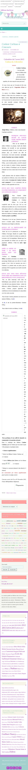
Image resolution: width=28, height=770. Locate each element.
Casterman (9, 651)
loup (20, 538)
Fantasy (3, 533)
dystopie (24, 525)
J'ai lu (17, 661)
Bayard (18, 649)
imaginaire (16, 535)
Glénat (19, 659)
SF (22, 547)
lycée (23, 538)
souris (8, 550)
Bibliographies (19, 4)
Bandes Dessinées (6, 1)
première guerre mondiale (10, 545)
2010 (16, 625)
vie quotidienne (4, 552)
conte (10, 525)
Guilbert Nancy (9, 734)
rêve (22, 545)
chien (4, 525)
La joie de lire (13, 663)
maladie (3, 540)
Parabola (16, 764)
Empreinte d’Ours (20, 87)
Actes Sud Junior (9, 646)
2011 (19, 625)
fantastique (23, 530)
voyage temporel (16, 552)
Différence (21, 525)
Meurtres (7, 540)
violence (9, 552)
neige (25, 540)
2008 (10, 625)
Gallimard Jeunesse (9, 659)
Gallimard (17, 656)
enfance (12, 528)
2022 (17, 630)
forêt (12, 533)
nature (23, 540)
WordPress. (23, 764)
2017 (22, 628)
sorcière (6, 550)
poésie (22, 542)
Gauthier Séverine (16, 731)
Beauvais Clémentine (7, 719)
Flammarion (11, 656)
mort (10, 540)
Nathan (13, 668)
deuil (18, 525)
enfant (15, 528)
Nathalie (6, 49)
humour (10, 535)
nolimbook (4, 699)
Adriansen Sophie (11, 717)
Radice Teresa (12, 744)
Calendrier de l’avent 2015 (14, 59)
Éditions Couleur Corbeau (11, 492)
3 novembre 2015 (14, 49)
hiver (2, 535)
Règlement (16, 481)
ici (13, 299)
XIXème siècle (24, 552)
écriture (9, 528)
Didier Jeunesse (6, 654)
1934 (2, 620)
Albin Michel (17, 646)
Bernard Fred (17, 719)
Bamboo (14, 649)
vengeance (24, 550)
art (16, 523)
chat (2, 525)
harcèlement (21, 533)
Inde (2, 538)
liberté (12, 538)
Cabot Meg (10, 722)
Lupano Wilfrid (16, 737)
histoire (25, 533)
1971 (12, 620)
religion (20, 545)
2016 (18, 628)
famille (17, 531)
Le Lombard (20, 663)
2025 (24, 630)
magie (25, 538)
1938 (6, 620)
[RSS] (14, 768)
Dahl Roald (6, 729)
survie (14, 550)
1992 (21, 620)
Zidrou (12, 751)
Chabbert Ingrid (18, 724)
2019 (7, 630)
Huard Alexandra (19, 734)
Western (20, 552)
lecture (9, 538)
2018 (4, 630)
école (3, 528)
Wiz (13, 676)
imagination (20, 535)
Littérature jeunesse (7, 4)
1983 (17, 620)
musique (17, 540)
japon (7, 538)
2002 (19, 622)
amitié (19, 521)
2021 (14, 630)
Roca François (18, 744)
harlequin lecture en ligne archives (17, 703)
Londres (17, 538)
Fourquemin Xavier (9, 731)
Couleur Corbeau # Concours (11, 46)
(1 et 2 (6, 89)
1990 (19, 620)
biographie (24, 523)
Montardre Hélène (16, 739)
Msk (9, 668)
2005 (3, 625)
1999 (13, 622)
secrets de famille (18, 547)
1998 (11, 622)
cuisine (15, 525)
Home (3, 32)
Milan (6, 668)
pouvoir (3, 545)
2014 (9, 628)
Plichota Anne (5, 744)
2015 (14, 628)
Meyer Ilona (4, 739)
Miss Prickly (9, 739)
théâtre (17, 550)
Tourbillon (4, 676)
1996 (6, 622)
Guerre (15, 533)
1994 (2, 622)
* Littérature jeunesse (16, 52)
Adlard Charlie (4, 717)
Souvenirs (11, 550)
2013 (4, 627)
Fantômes (6, 533)
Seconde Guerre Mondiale (9, 547)
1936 (4, 620)
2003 (21, 622)
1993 (23, 620)
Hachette (12, 661)
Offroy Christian (13, 742)
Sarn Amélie (4, 746)
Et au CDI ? (4, 6)
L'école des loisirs (6, 663)
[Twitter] (11, 768)
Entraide (7, 530)
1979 (14, 620)
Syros (16, 673)
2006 (5, 625)
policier (25, 542)
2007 (8, 625)
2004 (24, 622)
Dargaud (16, 651)
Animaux (8, 523)
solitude (3, 550)
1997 (8, 622)
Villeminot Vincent (14, 749)
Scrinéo (10, 673)
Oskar (19, 668)
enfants (17, 528)
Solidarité (24, 547)
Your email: (4, 564)
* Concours (17, 6)
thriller (19, 550)
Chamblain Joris (6, 727)
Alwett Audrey (20, 717)
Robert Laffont (11, 671)
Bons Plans (4, 581)
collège (7, 525)
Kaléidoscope (21, 661)
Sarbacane (5, 673)
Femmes (10, 533)
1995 (4, 622)
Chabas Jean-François (8, 724)
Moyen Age (13, 540)
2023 (19, 630)
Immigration (24, 535)
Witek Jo (23, 749)
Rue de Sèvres (17, 671)
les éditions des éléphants (12, 666)
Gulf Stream (7, 661)
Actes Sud (3, 646)
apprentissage (13, 523)
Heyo (3, 89)
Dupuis (13, 654)
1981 (15, 620)
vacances (21, 550)
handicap (17, 533)
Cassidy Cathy (17, 722)
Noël (6, 542)
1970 (10, 620)
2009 (13, 625)
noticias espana (14, 692)
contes (12, 525)
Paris (14, 542)
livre (14, 538)
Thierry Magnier (22, 673)
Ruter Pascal (24, 744)
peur (19, 542)
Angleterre (3, 523)
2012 (24, 625)
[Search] (24, 23)
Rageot (6, 671)
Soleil (13, 673)
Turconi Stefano (20, 746)
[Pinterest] (20, 768)
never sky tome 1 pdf (10, 701)
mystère (20, 540)
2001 (17, 622)
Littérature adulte (18, 1)
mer (5, 540)
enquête (21, 528)
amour (23, 521)
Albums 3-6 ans (11, 53)
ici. (21, 308)
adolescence (9, 521)
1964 (8, 620)
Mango (19, 666)
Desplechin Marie (12, 729)
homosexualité (6, 535)
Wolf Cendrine (5, 752)
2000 (15, 622)
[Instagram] (17, 768)
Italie (4, 538)
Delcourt (22, 651)
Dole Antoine (19, 729)
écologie (5, 528)
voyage (11, 552)
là (4, 302)
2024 (22, 630)
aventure (19, 523)
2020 (11, 630)
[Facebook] (8, 768)
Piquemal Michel (20, 742)
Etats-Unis (11, 530)
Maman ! (10, 6)
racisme (16, 545)
